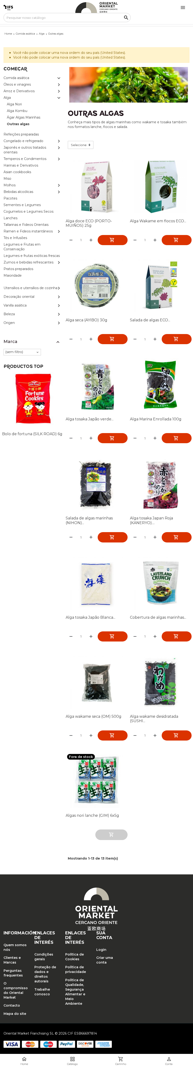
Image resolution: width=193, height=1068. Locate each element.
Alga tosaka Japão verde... (89, 419)
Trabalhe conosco (42, 991)
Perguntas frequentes (13, 972)
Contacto (12, 1005)
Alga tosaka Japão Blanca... (90, 617)
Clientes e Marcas (12, 960)
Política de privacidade (75, 969)
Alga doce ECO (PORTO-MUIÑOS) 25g (89, 223)
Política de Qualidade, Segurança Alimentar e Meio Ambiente (75, 992)
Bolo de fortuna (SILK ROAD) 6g (32, 434)
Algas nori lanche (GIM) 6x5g (92, 815)
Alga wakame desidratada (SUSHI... (154, 718)
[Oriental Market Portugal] (96, 7)
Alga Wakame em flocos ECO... (158, 221)
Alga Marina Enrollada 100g (155, 419)
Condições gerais (43, 956)
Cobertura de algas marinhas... (158, 617)
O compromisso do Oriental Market (15, 990)
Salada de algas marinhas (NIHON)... (89, 520)
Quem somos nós (15, 947)
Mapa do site (15, 1014)
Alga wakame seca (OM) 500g (93, 716)
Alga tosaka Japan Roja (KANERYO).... (151, 520)
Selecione (79, 145)
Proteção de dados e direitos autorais (45, 974)
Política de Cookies (74, 956)
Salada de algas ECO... (150, 320)
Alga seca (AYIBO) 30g (86, 320)
